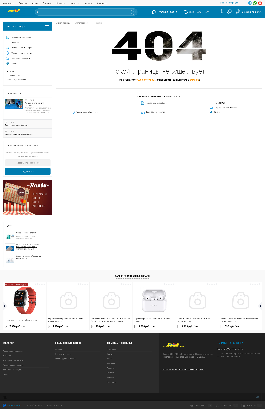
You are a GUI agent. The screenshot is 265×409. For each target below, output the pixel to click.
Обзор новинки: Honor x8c (26, 233)
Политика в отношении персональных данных (183, 369)
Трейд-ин (23, 3)
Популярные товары (15, 76)
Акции (35, 3)
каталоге (194, 80)
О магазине (8, 3)
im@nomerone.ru (233, 349)
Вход (222, 3)
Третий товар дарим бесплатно (17, 125)
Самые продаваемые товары (132, 276)
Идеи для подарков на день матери (19, 134)
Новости (88, 3)
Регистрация (232, 3)
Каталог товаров (16, 26)
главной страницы (146, 80)
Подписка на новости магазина (23, 145)
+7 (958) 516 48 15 (167, 12)
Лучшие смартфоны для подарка (34, 104)
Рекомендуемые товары (17, 80)
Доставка (47, 3)
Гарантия (60, 3)
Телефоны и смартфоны (156, 103)
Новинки (10, 71)
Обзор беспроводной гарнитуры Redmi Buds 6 (29, 257)
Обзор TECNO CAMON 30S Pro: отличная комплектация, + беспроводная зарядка (28, 247)
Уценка (217, 112)
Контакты (74, 3)
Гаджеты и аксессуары (156, 112)
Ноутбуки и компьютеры (226, 107)
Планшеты (220, 103)
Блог (9, 225)
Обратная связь (15, 405)
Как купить (102, 3)
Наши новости (14, 93)
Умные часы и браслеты (87, 112)
